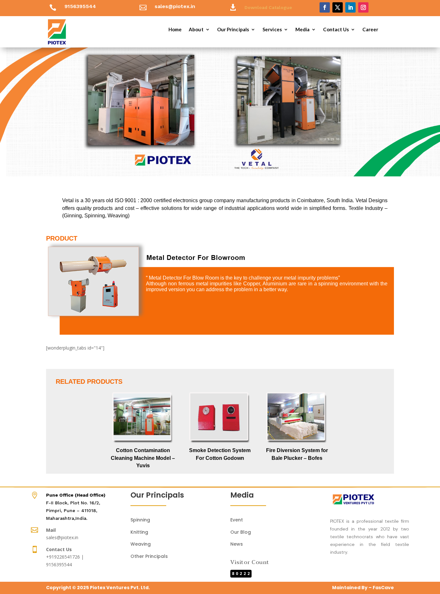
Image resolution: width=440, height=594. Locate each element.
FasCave (383, 587)
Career (370, 29)
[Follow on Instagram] (363, 7)
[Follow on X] (337, 7)
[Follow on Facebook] (325, 7)
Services (272, 29)
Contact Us (336, 29)
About (196, 29)
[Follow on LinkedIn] (350, 7)
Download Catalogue (268, 7)
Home (175, 29)
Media (302, 29)
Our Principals (233, 29)
